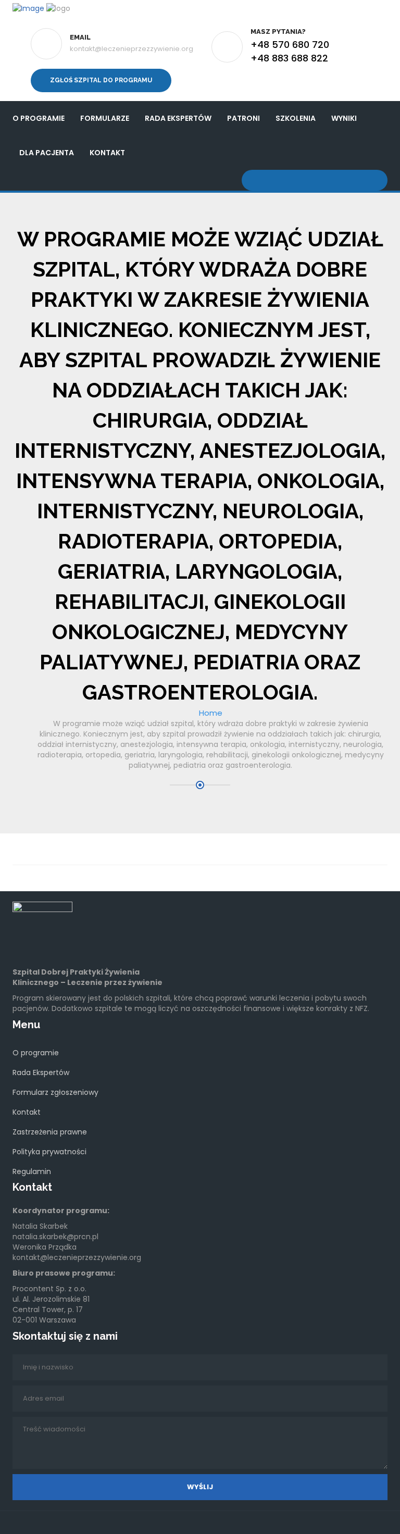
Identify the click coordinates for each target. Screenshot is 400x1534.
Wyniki (344, 118)
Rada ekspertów (178, 118)
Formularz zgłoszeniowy (55, 1092)
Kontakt (107, 152)
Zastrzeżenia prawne (49, 1132)
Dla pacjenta (46, 152)
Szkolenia (296, 118)
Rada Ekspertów (40, 1072)
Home (210, 712)
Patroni (243, 118)
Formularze (104, 118)
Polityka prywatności (49, 1151)
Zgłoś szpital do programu (101, 80)
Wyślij (200, 1487)
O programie (38, 118)
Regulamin (31, 1171)
